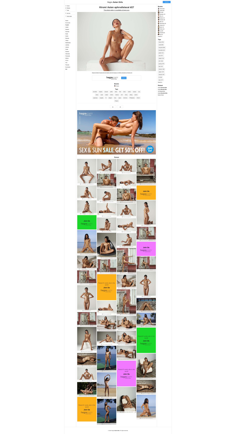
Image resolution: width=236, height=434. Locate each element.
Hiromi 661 (162, 8)
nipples (100, 91)
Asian (97, 94)
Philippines (132, 98)
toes (115, 98)
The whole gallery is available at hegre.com (116, 10)
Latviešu (67, 45)
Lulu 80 (161, 30)
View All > (160, 36)
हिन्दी (66, 69)
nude (102, 94)
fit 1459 (160, 77)
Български (67, 67)
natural (134, 91)
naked (106, 94)
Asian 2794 (161, 42)
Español (67, 51)
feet (120, 91)
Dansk (66, 36)
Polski (66, 49)
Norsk (66, 33)
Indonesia (67, 53)
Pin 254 (161, 12)
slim (122, 94)
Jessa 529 (162, 10)
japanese (95, 98)
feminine (125, 98)
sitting (131, 94)
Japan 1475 (161, 72)
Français (67, 64)
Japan (119, 98)
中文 (66, 62)
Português (67, 56)
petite (111, 91)
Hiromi (117, 86)
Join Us (166, 2)
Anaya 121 (162, 25)
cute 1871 (161, 55)
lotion (124, 91)
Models (68, 8)
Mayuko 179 (162, 14)
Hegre (115, 2)
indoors (117, 94)
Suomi (66, 20)
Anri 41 (161, 34)
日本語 (66, 27)
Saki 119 (162, 27)
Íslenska (67, 38)
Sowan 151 (162, 18)
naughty (101, 98)
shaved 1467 (161, 74)
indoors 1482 (161, 69)
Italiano (67, 58)
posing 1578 (161, 63)
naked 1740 (161, 58)
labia (116, 91)
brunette (95, 91)
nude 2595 (161, 44)
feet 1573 (161, 66)
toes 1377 (161, 80)
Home (68, 5)
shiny (126, 94)
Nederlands (67, 42)
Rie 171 (161, 16)
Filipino (116, 101)
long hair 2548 (162, 47)
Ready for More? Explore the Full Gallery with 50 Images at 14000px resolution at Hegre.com (112, 72)
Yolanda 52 (162, 32)
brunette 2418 (162, 50)
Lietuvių (67, 47)
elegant (110, 98)
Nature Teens (161, 95)
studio (129, 91)
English (67, 25)
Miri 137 (161, 21)
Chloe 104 (162, 29)
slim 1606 (161, 61)
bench (136, 94)
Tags (68, 10)
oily (139, 91)
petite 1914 (161, 53)
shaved (106, 91)
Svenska (67, 31)
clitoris (111, 94)
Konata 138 (162, 19)
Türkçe (66, 40)
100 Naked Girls (161, 91)
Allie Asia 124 (163, 23)
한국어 (66, 60)
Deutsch (67, 29)
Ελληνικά (67, 22)
